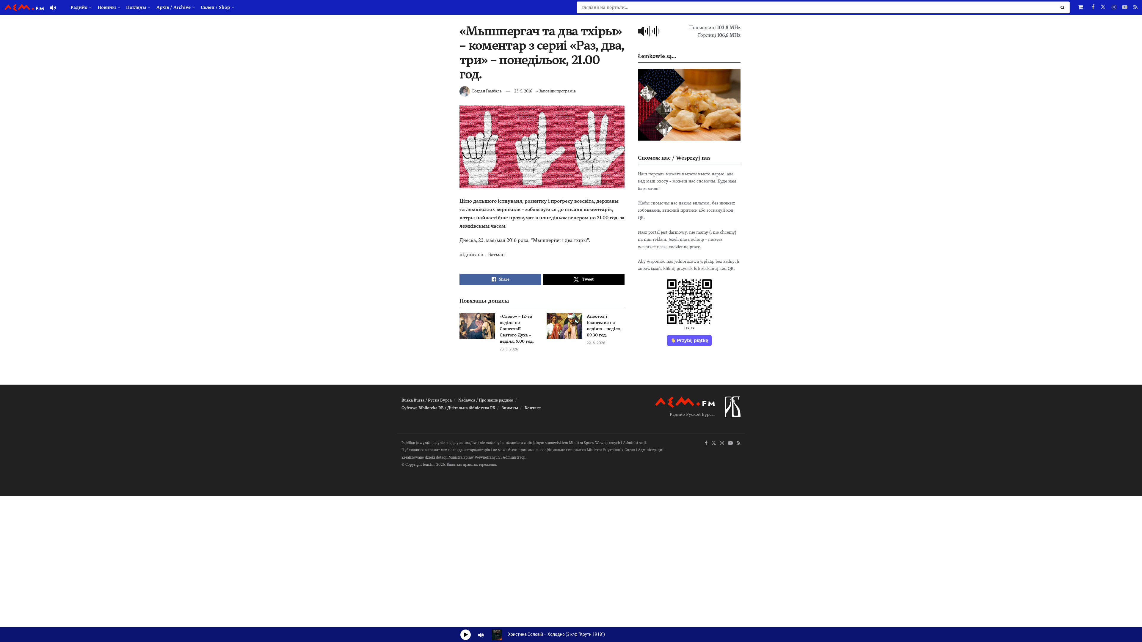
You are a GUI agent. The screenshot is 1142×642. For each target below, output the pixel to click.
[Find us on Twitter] (1103, 7)
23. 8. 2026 (509, 349)
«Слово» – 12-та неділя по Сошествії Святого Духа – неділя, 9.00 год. (517, 329)
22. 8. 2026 (596, 343)
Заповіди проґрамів (557, 91)
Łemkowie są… (657, 56)
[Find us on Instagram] (1114, 7)
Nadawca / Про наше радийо (485, 400)
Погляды (136, 7)
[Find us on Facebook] (1092, 7)
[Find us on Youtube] (1124, 7)
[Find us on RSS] (1135, 7)
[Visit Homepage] (24, 7)
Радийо (78, 7)
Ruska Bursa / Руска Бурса (426, 400)
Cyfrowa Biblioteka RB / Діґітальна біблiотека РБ (448, 408)
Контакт (533, 408)
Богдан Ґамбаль (487, 91)
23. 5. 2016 (523, 91)
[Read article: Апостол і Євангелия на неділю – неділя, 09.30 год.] (564, 326)
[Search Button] (1064, 7)
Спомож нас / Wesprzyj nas (674, 158)
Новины (107, 7)
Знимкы (510, 408)
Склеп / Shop (215, 7)
